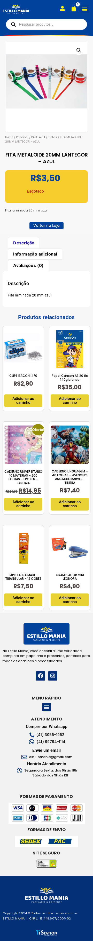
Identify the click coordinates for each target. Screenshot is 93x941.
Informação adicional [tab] (35, 254)
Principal (22, 137)
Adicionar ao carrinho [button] (23, 400)
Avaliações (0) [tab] (28, 265)
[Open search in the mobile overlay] (46, 24)
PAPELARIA (38, 137)
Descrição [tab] (24, 242)
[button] (84, 9)
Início (9, 137)
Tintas (52, 137)
